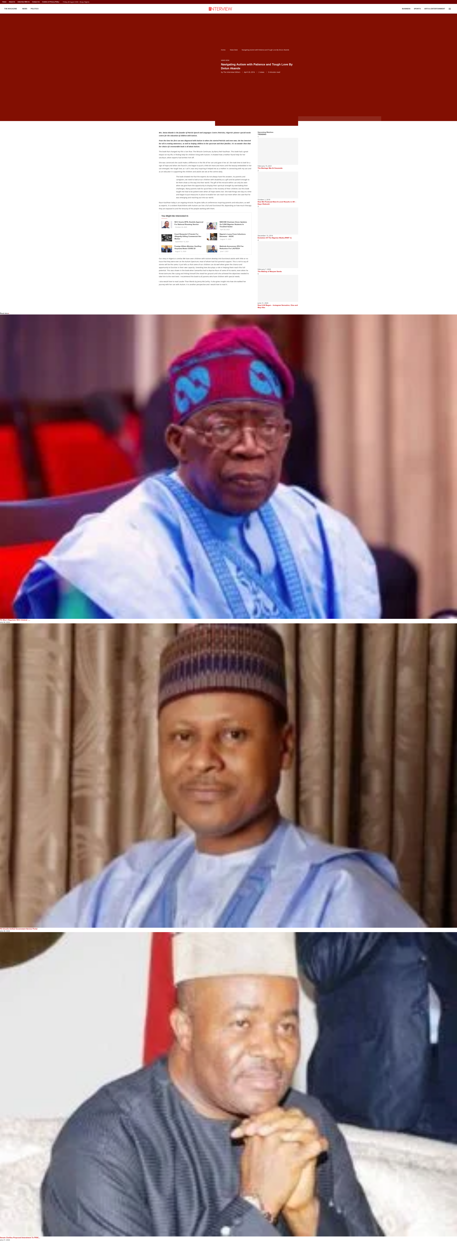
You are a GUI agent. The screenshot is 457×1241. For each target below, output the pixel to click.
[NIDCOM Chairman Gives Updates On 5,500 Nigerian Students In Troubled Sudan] (211, 225)
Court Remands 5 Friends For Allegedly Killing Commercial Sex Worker (187, 236)
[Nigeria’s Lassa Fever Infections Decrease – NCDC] (211, 236)
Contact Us (36, 2)
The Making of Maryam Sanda (270, 271)
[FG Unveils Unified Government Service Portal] (228, 775)
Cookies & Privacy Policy (50, 2)
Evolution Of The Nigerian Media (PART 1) (275, 238)
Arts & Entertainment (434, 9)
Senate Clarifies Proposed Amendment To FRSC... (20, 1238)
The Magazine (10, 9)
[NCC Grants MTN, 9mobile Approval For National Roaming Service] (166, 224)
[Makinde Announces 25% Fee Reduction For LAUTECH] (211, 248)
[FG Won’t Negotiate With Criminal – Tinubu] (228, 466)
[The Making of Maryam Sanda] (278, 254)
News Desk (234, 50)
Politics (34, 9)
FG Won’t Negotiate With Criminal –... (15, 620)
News (24, 9)
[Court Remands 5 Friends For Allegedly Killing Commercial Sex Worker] (166, 237)
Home (4, 2)
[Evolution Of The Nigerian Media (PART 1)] (278, 220)
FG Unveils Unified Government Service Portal (18, 929)
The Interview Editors (231, 72)
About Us (12, 2)
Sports (417, 9)
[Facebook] (449, 2)
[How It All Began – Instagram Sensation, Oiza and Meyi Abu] (278, 288)
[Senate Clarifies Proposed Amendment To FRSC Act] (228, 1084)
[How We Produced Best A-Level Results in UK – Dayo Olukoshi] (278, 185)
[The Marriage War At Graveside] (278, 151)
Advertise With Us (23, 2)
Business (406, 9)
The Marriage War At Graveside (270, 168)
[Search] (453, 9)
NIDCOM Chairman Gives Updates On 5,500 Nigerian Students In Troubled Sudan (233, 224)
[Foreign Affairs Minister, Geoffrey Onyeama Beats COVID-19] (166, 248)
